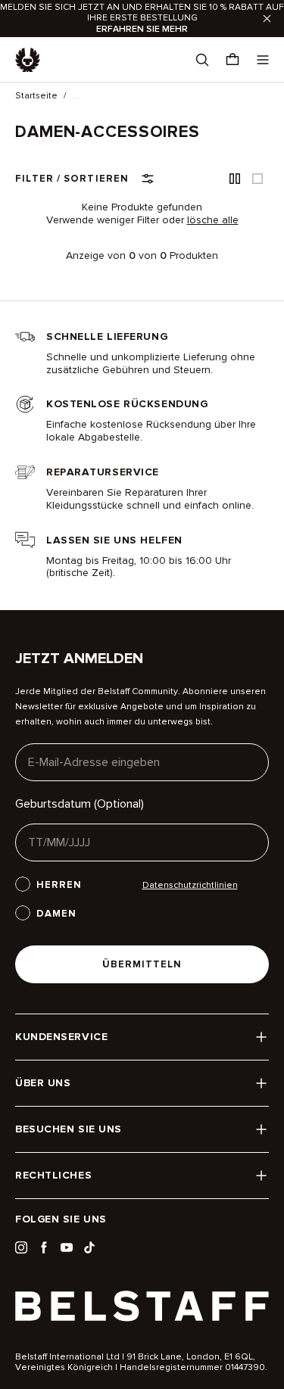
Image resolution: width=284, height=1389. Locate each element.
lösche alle (213, 219)
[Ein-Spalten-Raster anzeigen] (257, 178)
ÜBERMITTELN (142, 964)
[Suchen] (202, 60)
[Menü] (263, 60)
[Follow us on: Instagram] (21, 1247)
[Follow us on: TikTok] (89, 1247)
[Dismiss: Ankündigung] (267, 18)
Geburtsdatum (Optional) (79, 803)
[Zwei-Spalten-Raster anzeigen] (234, 178)
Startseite (36, 96)
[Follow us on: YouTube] (66, 1247)
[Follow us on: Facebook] (44, 1247)
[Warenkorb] (232, 60)
